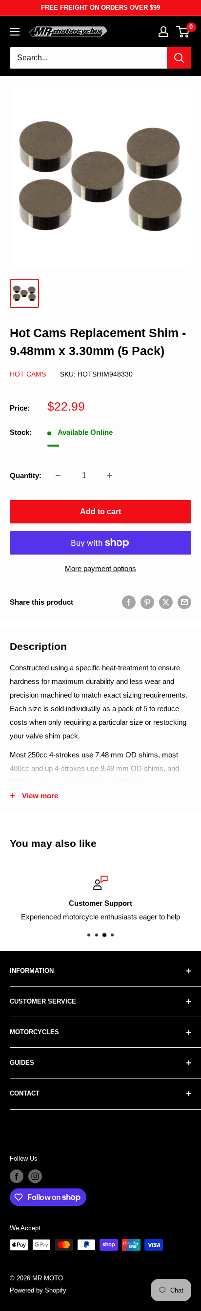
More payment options (100, 568)
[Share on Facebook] (129, 602)
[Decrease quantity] (58, 476)
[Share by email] (184, 602)
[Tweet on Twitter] (166, 602)
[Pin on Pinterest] (147, 602)
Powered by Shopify (38, 1290)
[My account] (163, 31)
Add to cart (100, 511)
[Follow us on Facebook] (16, 1176)
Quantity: (25, 475)
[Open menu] (15, 32)
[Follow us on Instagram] (35, 1176)
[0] (183, 31)
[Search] (179, 58)
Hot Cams (28, 374)
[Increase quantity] (110, 476)
